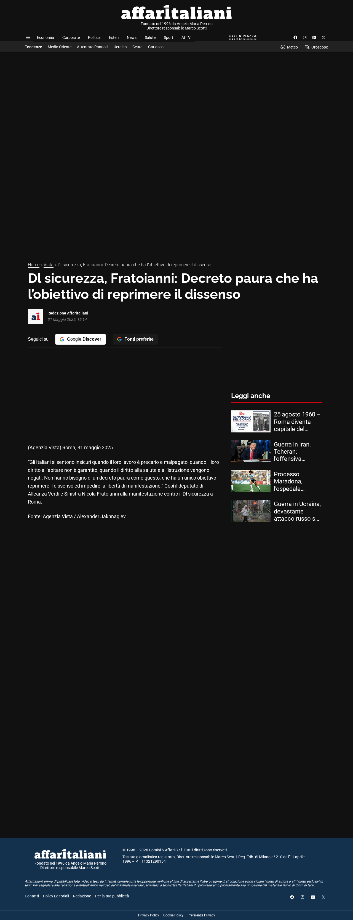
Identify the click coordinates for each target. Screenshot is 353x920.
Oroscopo (319, 47)
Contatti (32, 896)
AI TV (186, 37)
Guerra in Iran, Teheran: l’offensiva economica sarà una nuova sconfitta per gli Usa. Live (295, 452)
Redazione (82, 896)
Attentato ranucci (92, 47)
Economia (45, 37)
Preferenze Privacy (201, 915)
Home (33, 264)
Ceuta (137, 47)
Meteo (292, 47)
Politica (94, 37)
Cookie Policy (173, 915)
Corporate (71, 37)
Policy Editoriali (56, 896)
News (132, 37)
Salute (150, 37)
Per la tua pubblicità (112, 896)
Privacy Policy (148, 915)
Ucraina (120, 47)
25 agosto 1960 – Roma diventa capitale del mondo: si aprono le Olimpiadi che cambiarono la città (297, 422)
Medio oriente (59, 47)
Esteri (114, 37)
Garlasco (156, 47)
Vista (49, 264)
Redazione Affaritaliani (67, 313)
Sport (168, 37)
